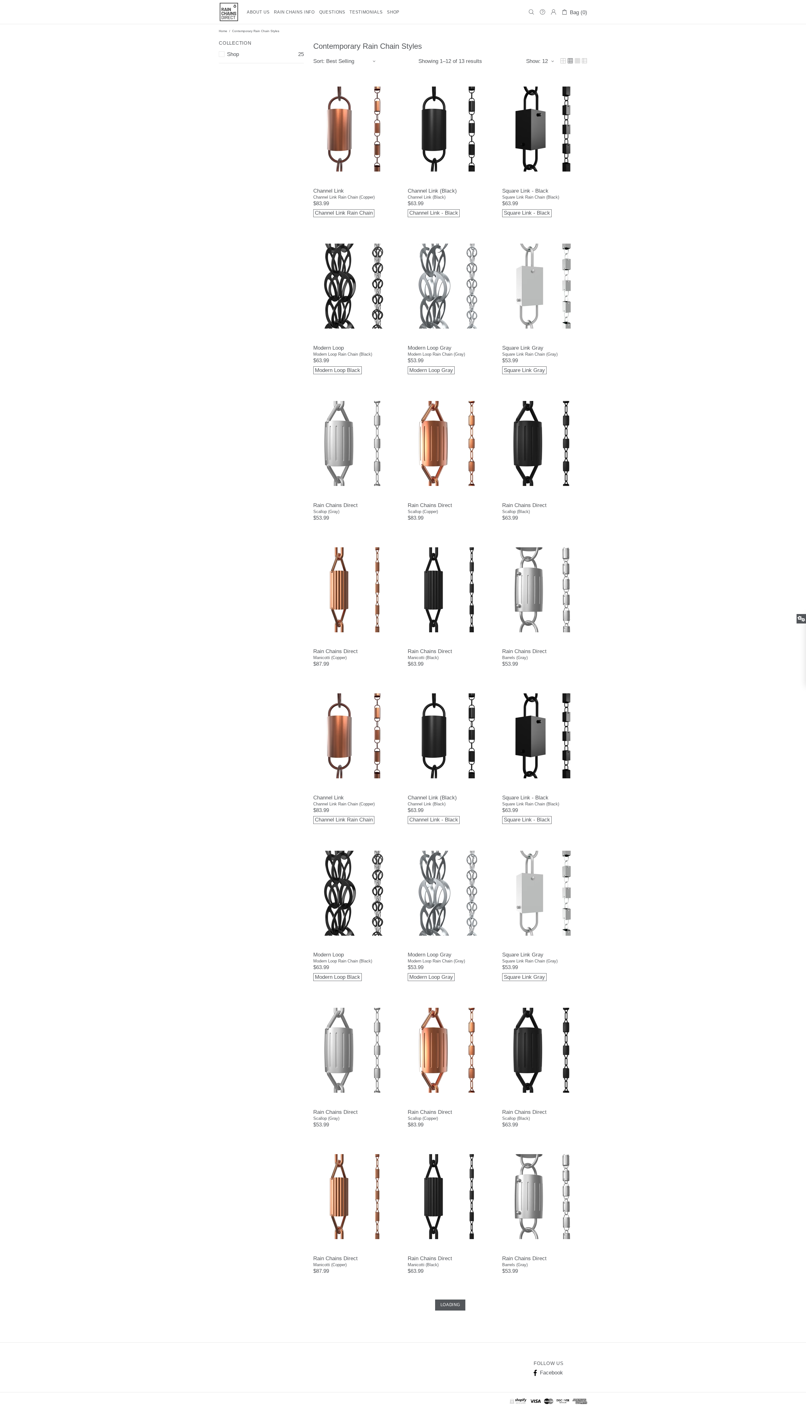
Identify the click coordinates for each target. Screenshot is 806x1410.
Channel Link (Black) (432, 191)
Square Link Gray (522, 348)
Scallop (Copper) (423, 511)
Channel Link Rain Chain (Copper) (344, 197)
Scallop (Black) (516, 511)
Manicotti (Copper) (330, 657)
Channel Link (328, 191)
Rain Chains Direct (229, 12)
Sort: (319, 61)
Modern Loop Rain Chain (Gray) (436, 354)
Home (223, 31)
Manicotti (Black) (423, 657)
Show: (533, 61)
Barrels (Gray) (515, 657)
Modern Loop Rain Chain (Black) (342, 354)
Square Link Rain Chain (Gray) (530, 354)
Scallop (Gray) (326, 511)
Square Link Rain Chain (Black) (530, 197)
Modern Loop (328, 348)
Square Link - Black (525, 191)
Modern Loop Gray (429, 348)
